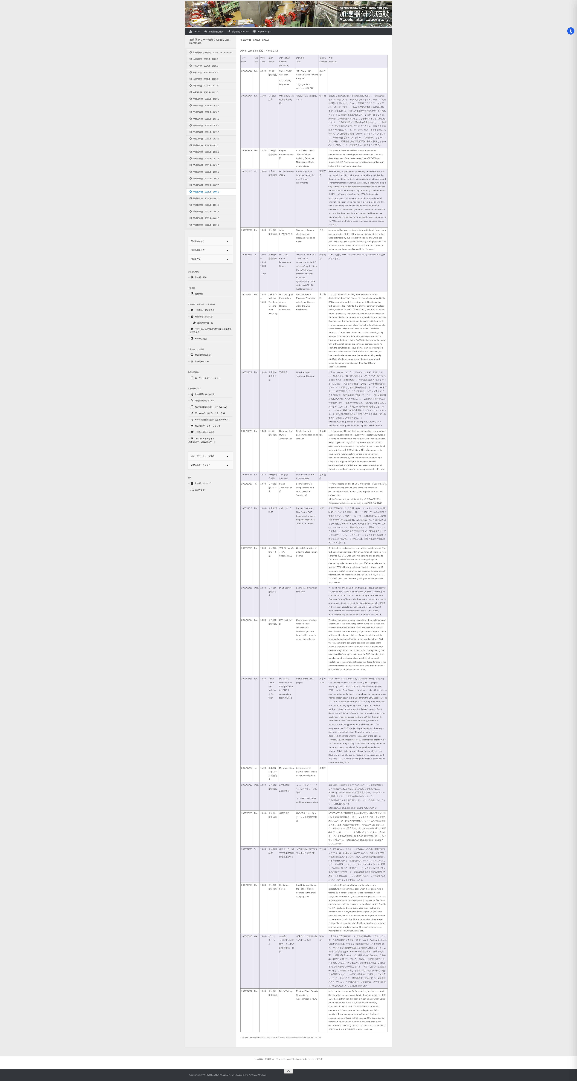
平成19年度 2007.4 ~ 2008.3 (206, 178)
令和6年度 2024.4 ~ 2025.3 (205, 66)
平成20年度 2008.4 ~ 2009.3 (206, 172)
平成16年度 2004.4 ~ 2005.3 (206, 198)
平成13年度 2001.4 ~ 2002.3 (206, 218)
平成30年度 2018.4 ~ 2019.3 (206, 105)
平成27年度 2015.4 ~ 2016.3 (206, 125)
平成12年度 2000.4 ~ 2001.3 (206, 225)
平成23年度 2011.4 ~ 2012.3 (206, 152)
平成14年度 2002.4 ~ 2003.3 (206, 212)
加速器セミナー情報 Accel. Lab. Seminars (212, 52)
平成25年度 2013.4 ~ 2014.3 (206, 139)
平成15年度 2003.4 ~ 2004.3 (206, 205)
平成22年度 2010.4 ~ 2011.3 (206, 158)
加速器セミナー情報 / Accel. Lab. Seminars (209, 41)
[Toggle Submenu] (227, 241)
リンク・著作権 (315, 1059)
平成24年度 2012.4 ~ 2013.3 (206, 145)
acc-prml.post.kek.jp (297, 1059)
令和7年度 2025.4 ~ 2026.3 (205, 59)
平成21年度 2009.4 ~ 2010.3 (206, 165)
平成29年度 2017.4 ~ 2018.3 (206, 112)
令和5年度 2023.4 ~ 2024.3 (205, 72)
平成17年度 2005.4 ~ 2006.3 (206, 192)
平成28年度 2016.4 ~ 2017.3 (206, 119)
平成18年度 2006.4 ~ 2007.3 (206, 185)
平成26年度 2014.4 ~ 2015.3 (206, 132)
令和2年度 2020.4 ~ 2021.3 (205, 92)
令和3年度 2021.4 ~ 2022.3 (205, 86)
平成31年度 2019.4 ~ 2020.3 (206, 99)
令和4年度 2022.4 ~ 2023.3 (205, 79)
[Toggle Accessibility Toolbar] (571, 31)
